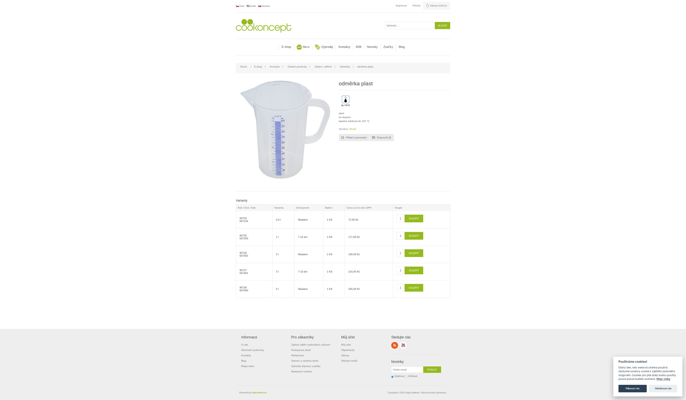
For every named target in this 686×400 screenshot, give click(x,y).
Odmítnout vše (663, 388)
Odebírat (399, 376)
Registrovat (401, 5)
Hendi (352, 129)
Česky (241, 6)
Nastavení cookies (301, 371)
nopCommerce (259, 392)
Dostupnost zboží (301, 350)
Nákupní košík (349, 360)
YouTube (403, 345)
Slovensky (265, 6)
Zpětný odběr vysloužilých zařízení (310, 344)
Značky (388, 47)
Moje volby (663, 379)
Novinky (372, 47)
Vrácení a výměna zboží (304, 360)
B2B (358, 47)
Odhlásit (412, 376)
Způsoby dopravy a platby (305, 366)
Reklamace (297, 355)
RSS (394, 345)
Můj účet (346, 344)
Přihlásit (416, 5)
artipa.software (412, 392)
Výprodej (326, 47)
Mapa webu (247, 366)
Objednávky (348, 350)
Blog (402, 47)
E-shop (286, 47)
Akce (305, 47)
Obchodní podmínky (252, 350)
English (252, 6)
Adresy (345, 355)
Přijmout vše (633, 388)
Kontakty (344, 47)
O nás (244, 344)
